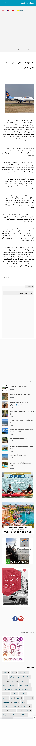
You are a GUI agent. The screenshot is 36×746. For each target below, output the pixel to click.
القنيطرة (21, 693)
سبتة (15, 702)
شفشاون (5, 706)
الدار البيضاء (23, 681)
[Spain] (18, 10)
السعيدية (12, 685)
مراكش (27, 710)
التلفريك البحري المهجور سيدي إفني (19, 677)
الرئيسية (30, 49)
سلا (23, 702)
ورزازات (23, 715)
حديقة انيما (27, 698)
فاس (11, 710)
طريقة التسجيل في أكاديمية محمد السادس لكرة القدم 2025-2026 (21, 430)
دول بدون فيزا (22, 49)
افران (4, 677)
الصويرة (5, 693)
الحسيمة (13, 681)
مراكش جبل (5, 715)
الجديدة (4, 681)
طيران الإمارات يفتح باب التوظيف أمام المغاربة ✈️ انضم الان (20, 403)
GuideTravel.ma (27, 3)
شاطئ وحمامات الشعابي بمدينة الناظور (20, 394)
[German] (12, 10)
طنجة (4, 710)
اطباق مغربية (22, 672)
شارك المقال (28, 286)
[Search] (3, 2)
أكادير (13, 672)
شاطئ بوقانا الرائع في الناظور (18, 455)
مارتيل (18, 710)
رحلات (7, 49)
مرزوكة (15, 715)
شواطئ (14, 706)
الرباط (4, 685)
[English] (2, 10)
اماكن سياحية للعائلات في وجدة (18, 438)
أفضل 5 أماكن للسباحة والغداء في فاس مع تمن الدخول (21, 447)
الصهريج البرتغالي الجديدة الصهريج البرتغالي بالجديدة (16, 689)
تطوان (18, 698)
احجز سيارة (13, 49)
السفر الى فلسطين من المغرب (18, 386)
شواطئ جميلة (25, 706)
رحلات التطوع (6, 702)
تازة (11, 698)
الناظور (4, 698)
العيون (13, 693)
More (21, 10)
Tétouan (5, 672)
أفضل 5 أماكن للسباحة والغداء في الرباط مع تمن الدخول (21, 421)
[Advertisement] (18, 29)
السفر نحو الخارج (24, 685)
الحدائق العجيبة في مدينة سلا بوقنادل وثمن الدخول (22, 412)
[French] (7, 10)
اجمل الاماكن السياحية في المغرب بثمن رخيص (20, 464)
